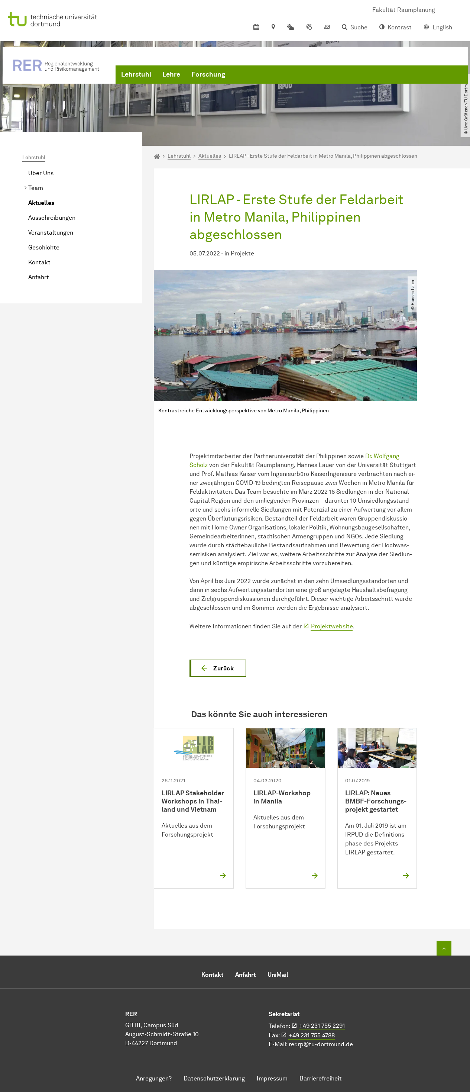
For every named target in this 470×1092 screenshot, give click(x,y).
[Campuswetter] (290, 27)
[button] (217, 668)
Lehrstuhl (136, 74)
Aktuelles (41, 202)
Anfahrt (38, 277)
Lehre (171, 74)
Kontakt (39, 262)
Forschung (208, 74)
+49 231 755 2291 (322, 1025)
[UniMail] (327, 27)
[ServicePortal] (309, 27)
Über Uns (41, 173)
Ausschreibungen (51, 217)
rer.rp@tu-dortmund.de (321, 1044)
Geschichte (43, 247)
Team (35, 187)
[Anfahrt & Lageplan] (273, 27)
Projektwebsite (332, 626)
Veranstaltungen (50, 232)
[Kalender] (256, 27)
